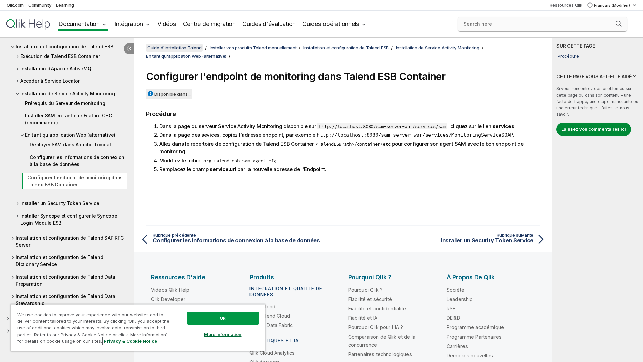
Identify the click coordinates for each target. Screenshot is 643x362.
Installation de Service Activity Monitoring (67, 93)
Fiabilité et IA (362, 318)
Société (456, 290)
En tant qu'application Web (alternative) (70, 135)
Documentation (79, 23)
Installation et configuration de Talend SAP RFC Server (69, 241)
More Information (222, 334)
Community (40, 5)
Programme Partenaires (474, 337)
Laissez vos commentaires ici (593, 129)
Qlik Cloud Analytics (272, 353)
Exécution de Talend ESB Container (60, 56)
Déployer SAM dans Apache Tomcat (70, 144)
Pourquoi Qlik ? (365, 290)
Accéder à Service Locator (50, 81)
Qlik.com (15, 5)
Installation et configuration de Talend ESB (64, 46)
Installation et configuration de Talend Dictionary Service (59, 260)
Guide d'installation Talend (174, 47)
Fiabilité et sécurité (370, 299)
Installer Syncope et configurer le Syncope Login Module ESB (68, 219)
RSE (451, 308)
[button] (619, 23)
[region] (138, 327)
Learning (65, 5)
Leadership (460, 299)
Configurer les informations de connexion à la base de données (77, 160)
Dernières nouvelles (470, 355)
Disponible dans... (172, 94)
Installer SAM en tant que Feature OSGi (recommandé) (69, 119)
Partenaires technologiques (380, 354)
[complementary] (597, 200)
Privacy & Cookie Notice (130, 341)
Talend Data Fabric (271, 325)
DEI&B (453, 318)
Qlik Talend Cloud (269, 316)
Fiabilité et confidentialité (377, 308)
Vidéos (166, 23)
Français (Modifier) (612, 5)
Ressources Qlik (566, 5)
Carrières (457, 346)
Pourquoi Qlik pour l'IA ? (375, 327)
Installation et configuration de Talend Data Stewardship (65, 299)
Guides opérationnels (330, 23)
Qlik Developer (168, 299)
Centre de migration (209, 23)
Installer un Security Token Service (59, 203)
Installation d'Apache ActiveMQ (55, 68)
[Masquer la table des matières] (129, 48)
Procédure (568, 56)
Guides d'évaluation (269, 23)
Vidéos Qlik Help (170, 290)
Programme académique (475, 327)
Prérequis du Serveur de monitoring (65, 103)
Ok (223, 318)
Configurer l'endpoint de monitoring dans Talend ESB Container (75, 181)
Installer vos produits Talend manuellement (253, 47)
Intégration (128, 23)
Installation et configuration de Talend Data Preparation (65, 280)
